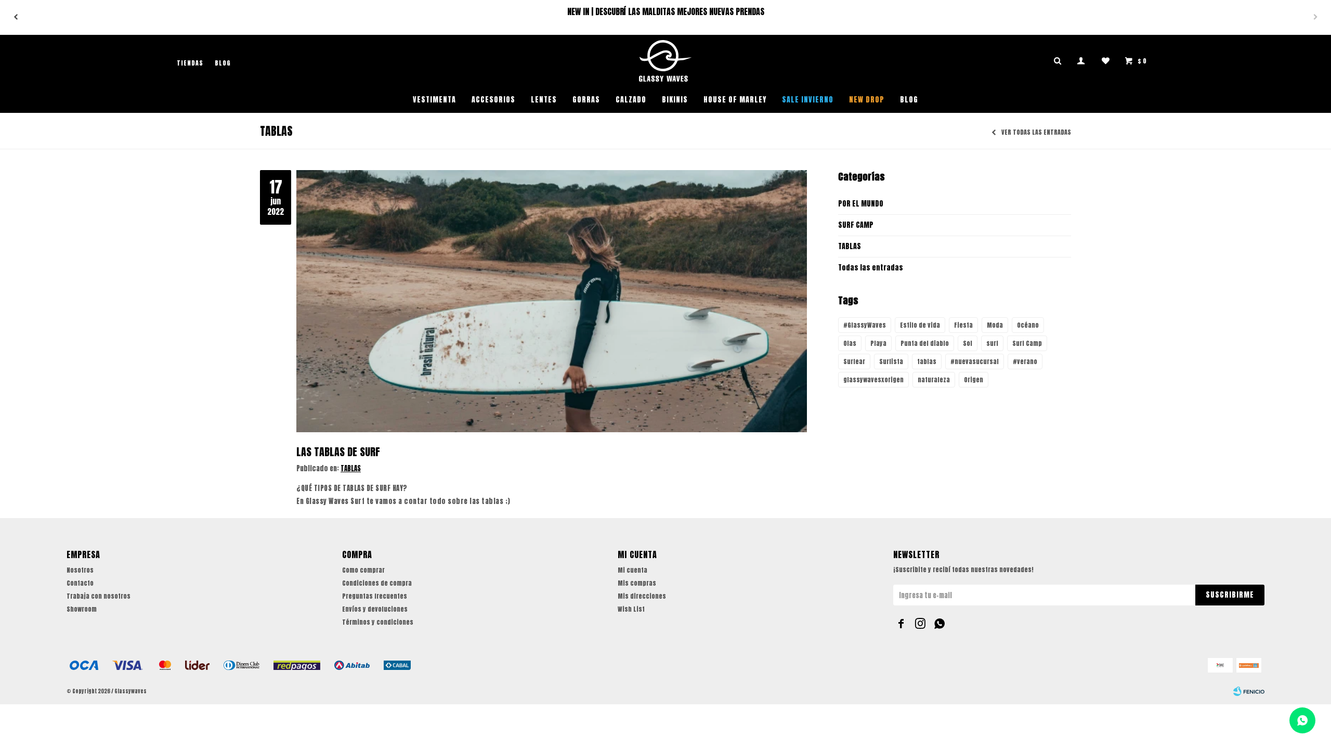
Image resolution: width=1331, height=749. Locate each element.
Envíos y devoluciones (375, 609)
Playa (878, 343)
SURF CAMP (855, 224)
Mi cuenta (632, 570)
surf (992, 343)
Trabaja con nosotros (99, 596)
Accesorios (493, 99)
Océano (1028, 325)
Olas (849, 343)
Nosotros (80, 570)
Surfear (854, 361)
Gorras (586, 99)
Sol (967, 343)
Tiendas (190, 63)
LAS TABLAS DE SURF (338, 451)
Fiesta (963, 325)
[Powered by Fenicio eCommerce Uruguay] (1248, 691)
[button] (1315, 17)
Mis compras (637, 583)
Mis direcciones (642, 596)
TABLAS (351, 468)
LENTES (544, 99)
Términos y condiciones (377, 622)
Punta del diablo (925, 343)
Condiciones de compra (377, 583)
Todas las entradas (870, 267)
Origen (973, 379)
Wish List (631, 609)
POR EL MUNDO (860, 203)
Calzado (631, 99)
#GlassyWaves (864, 325)
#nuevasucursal (974, 361)
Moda (995, 325)
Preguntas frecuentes (374, 596)
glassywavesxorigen (873, 379)
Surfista (891, 361)
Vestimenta (434, 99)
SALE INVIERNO (807, 99)
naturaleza (934, 379)
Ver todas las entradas (1036, 132)
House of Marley (734, 99)
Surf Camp (1027, 343)
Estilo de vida (920, 325)
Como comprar (363, 570)
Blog (909, 99)
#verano (1025, 361)
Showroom (82, 609)
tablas (926, 361)
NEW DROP (866, 99)
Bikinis (675, 99)
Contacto (80, 583)
